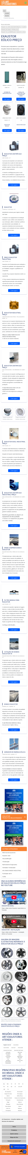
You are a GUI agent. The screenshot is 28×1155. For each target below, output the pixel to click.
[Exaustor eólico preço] (7, 78)
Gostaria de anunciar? (14, 1141)
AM (4, 1089)
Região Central (7, 1045)
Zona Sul (13, 1047)
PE (7, 1086)
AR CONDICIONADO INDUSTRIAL (11, 870)
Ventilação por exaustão (21, 27)
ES (11, 1084)
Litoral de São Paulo (18, 1050)
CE (15, 1086)
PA (8, 1089)
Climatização (5, 861)
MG (8, 1084)
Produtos (14, 1130)
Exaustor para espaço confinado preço (10, 29)
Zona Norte (15, 1045)
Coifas (4, 876)
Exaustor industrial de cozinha (18, 32)
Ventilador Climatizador (9, 867)
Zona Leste (20, 1047)
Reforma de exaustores (8, 852)
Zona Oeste (6, 1047)
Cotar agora (7, 99)
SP (15, 1084)
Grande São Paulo (8, 1050)
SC (22, 1084)
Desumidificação (6, 858)
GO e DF (20, 1086)
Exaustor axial (6, 855)
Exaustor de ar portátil (6, 32)
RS (4, 1086)
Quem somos (14, 1134)
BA (11, 1086)
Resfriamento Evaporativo (9, 864)
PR (19, 1084)
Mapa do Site (14, 1137)
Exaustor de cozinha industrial (8, 27)
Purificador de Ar (7, 873)
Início (14, 1126)
